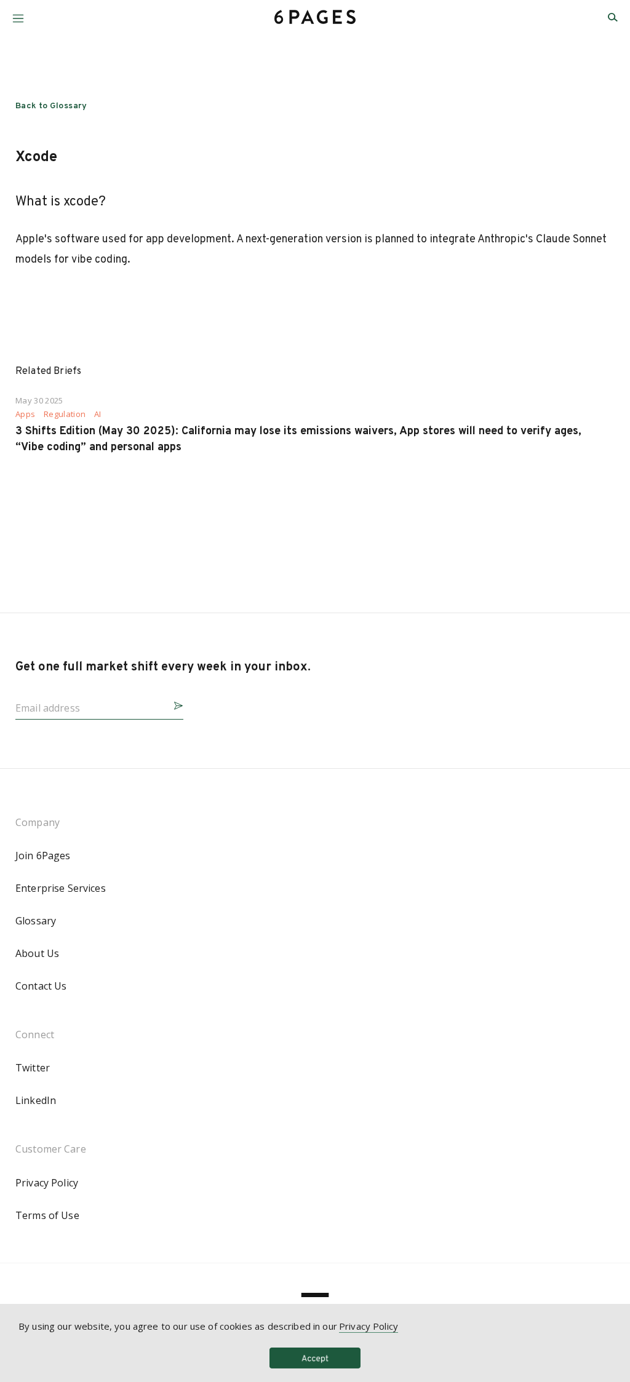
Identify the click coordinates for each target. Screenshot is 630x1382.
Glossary (35, 920)
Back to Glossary (51, 106)
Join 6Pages (43, 855)
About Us (37, 953)
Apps (25, 414)
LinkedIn (35, 1100)
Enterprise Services (60, 888)
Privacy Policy (46, 1182)
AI (98, 414)
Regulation (65, 414)
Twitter (32, 1067)
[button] (18, 13)
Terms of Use (47, 1215)
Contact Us (40, 986)
